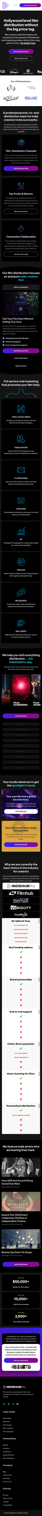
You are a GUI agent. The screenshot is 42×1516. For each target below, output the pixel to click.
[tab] (21, 287)
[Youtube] (17, 1404)
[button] (21, 724)
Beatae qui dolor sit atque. (17, 1252)
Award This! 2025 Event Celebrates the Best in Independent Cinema (15, 1217)
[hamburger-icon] (15, 5)
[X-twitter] (13, 1404)
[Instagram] (4, 1404)
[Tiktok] (9, 1404)
